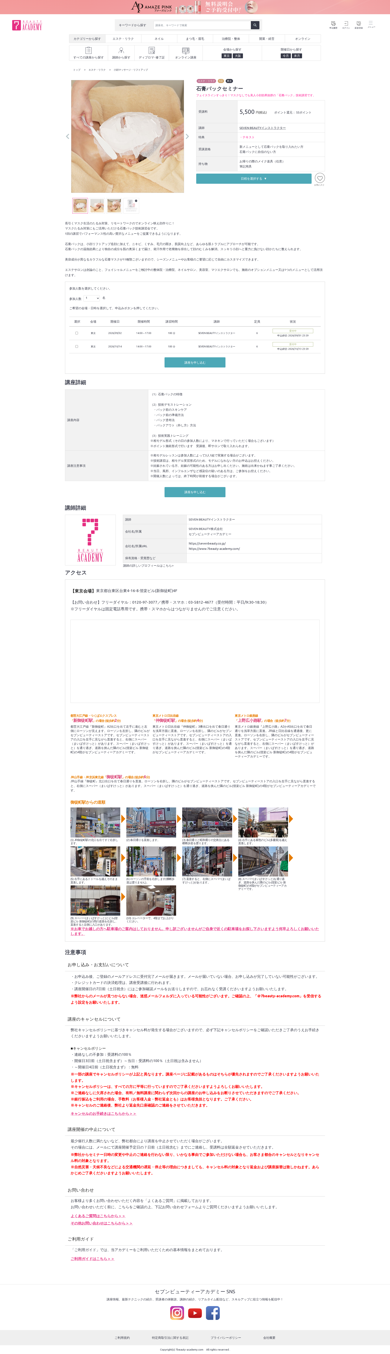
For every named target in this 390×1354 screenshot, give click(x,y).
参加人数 (75, 298)
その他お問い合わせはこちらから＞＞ (102, 1223)
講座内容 (73, 420)
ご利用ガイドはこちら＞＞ (93, 1259)
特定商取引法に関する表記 (170, 1337)
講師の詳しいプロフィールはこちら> (148, 565)
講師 (201, 128)
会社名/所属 (133, 531)
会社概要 (269, 1337)
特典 (201, 137)
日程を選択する (251, 178)
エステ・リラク (206, 81)
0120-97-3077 (144, 602)
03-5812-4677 (200, 602)
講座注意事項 (76, 465)
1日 (221, 81)
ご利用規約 (122, 1337)
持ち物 (203, 163)
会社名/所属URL (136, 546)
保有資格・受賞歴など (140, 558)
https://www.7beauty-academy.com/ (214, 548)
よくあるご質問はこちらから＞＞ (98, 1216)
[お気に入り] (320, 178)
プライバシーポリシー (226, 1337)
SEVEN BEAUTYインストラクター (262, 128)
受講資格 (204, 149)
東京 (229, 81)
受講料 (203, 111)
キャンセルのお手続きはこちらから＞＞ (103, 1113)
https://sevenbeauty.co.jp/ (207, 543)
